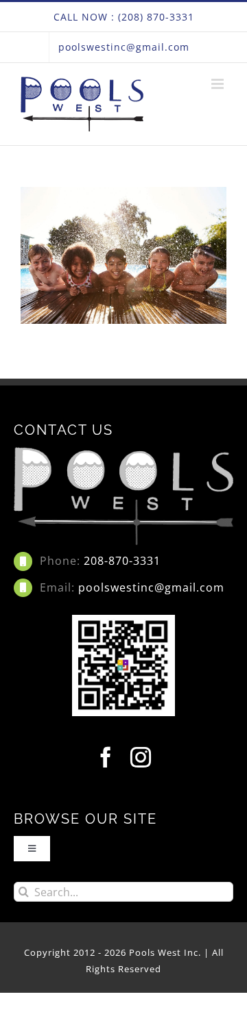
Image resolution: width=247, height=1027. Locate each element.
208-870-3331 (122, 560)
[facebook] (106, 757)
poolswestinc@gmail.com (151, 587)
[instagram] (141, 757)
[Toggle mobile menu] (218, 84)
